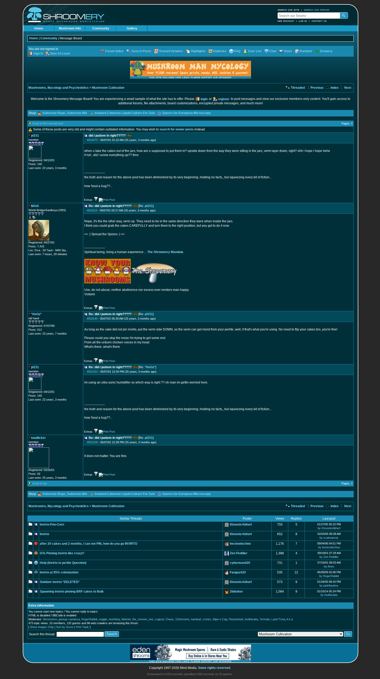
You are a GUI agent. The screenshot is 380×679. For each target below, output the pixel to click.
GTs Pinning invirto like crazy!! (62, 553)
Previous (317, 88)
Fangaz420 (238, 572)
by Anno (329, 566)
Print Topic (82, 627)
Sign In (38, 53)
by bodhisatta (329, 594)
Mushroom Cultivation (108, 88)
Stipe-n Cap (219, 619)
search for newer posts (176, 129)
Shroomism (50, 619)
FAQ (237, 51)
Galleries (219, 51)
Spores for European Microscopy (186, 113)
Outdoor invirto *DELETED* (60, 582)
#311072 (92, 140)
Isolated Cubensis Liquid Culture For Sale (125, 113)
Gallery (132, 28)
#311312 (92, 371)
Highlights (198, 51)
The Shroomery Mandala (165, 252)
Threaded (297, 88)
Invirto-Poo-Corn (52, 524)
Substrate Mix (77, 113)
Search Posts (141, 51)
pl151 (149, 206)
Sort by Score (64, 627)
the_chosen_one (142, 619)
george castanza (69, 619)
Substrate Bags (53, 113)
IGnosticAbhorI (241, 524)
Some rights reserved (214, 668)
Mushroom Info (70, 28)
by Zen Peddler (329, 556)
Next (347, 88)
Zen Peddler (238, 553)
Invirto (44, 534)
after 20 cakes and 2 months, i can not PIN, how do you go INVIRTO (88, 543)
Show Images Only (42, 627)
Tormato (265, 619)
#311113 (92, 210)
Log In (303, 21)
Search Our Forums (316, 10)
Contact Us (319, 21)
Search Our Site (288, 10)
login (204, 99)
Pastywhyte (236, 619)
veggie (103, 619)
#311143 (92, 318)
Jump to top (39, 483)
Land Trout (278, 619)
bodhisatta (251, 619)
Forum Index (114, 51)
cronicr (206, 619)
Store (288, 51)
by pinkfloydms (329, 585)
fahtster (126, 619)
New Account (286, 21)
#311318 (92, 442)
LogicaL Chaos (164, 619)
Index (334, 88)
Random (306, 51)
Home (38, 28)
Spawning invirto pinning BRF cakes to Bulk (72, 591)
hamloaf (196, 619)
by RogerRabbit (329, 576)
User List (255, 51)
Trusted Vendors (171, 51)
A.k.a (289, 619)
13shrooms (182, 619)
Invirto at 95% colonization (59, 572)
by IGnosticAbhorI (329, 528)
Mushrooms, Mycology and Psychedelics (58, 88)
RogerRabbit (89, 619)
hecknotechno (240, 543)
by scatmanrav (329, 537)
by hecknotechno (329, 547)
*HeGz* (150, 367)
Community (100, 28)
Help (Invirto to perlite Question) (63, 563)
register (224, 99)
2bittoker (236, 591)
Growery (326, 51)
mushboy (114, 619)
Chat (272, 51)
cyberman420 (240, 563)
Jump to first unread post (47, 123)
